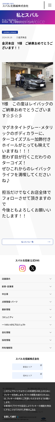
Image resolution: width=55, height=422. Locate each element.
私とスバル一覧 (27, 241)
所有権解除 (7, 347)
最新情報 (6, 309)
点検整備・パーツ (9, 301)
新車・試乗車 (7, 286)
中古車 (5, 293)
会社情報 (6, 332)
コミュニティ (7, 317)
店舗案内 (6, 278)
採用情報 (6, 339)
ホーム (4, 20)
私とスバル (12, 20)
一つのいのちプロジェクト (14, 324)
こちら (33, 409)
